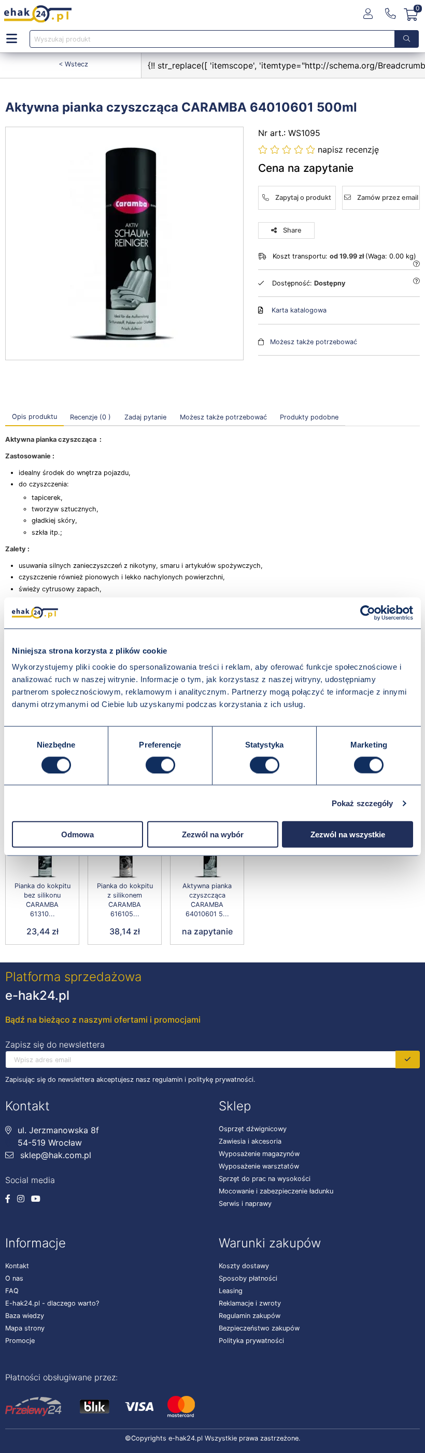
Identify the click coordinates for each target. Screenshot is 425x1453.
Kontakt (17, 1266)
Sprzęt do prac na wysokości (264, 1179)
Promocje (20, 1341)
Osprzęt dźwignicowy (253, 1129)
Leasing (231, 1291)
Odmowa (77, 834)
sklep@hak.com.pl (54, 1155)
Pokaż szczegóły (362, 802)
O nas (14, 1278)
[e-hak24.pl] (38, 14)
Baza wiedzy (24, 1316)
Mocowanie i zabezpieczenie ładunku (276, 1191)
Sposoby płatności (248, 1278)
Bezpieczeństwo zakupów (259, 1328)
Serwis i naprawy (245, 1203)
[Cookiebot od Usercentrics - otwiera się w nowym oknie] (367, 612)
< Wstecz (73, 64)
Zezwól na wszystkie (347, 834)
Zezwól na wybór (213, 834)
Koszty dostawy (244, 1266)
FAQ (12, 1291)
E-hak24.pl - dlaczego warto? (52, 1303)
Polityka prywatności (251, 1341)
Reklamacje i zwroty (250, 1303)
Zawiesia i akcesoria (250, 1141)
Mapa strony (25, 1328)
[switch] (160, 764)
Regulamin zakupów (249, 1316)
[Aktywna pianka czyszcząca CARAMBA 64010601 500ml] (124, 243)
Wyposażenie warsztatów (259, 1166)
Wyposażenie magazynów (259, 1154)
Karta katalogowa (299, 310)
